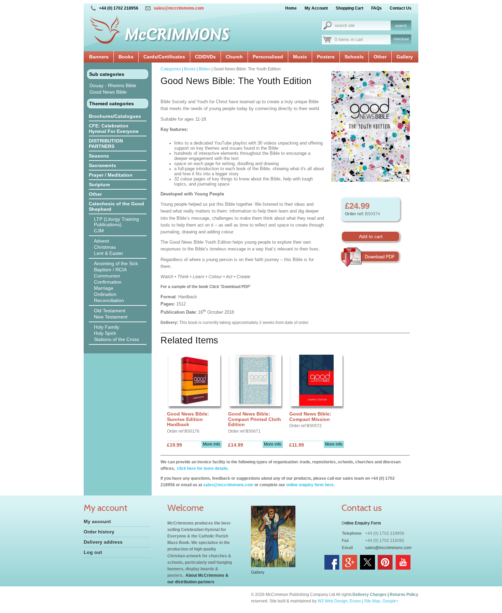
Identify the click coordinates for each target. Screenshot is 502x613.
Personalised (268, 56)
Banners (99, 56)
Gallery (404, 56)
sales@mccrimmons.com (179, 8)
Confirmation (108, 282)
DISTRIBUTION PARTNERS (106, 143)
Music (300, 56)
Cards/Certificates (164, 56)
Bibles (204, 69)
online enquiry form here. (310, 484)
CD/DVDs (205, 56)
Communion (107, 275)
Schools (354, 56)
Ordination (105, 294)
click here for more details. (202, 468)
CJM (99, 230)
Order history (99, 531)
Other (380, 56)
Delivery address (103, 542)
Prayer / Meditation (111, 175)
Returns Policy (404, 594)
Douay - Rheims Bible (112, 85)
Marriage (103, 288)
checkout (401, 39)
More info (211, 444)
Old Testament (109, 310)
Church (234, 56)
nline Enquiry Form (363, 523)
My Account (316, 8)
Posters (326, 56)
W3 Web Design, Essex (339, 601)
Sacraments (102, 165)
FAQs (376, 8)
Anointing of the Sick (116, 263)
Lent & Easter (108, 253)
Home (291, 8)
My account (97, 521)
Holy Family (106, 327)
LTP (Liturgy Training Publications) (116, 221)
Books (126, 56)
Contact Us (401, 8)
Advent (101, 241)
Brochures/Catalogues (115, 116)
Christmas (105, 247)
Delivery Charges (369, 594)
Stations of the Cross (116, 339)
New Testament (110, 316)
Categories (171, 69)
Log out (93, 552)
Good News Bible (108, 92)
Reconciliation (109, 300)
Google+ (390, 601)
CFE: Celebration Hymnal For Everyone (114, 128)
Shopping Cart (349, 8)
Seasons (99, 156)
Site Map (372, 601)
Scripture (99, 184)
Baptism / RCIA (110, 269)
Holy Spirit (105, 333)
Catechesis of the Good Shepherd (116, 206)
